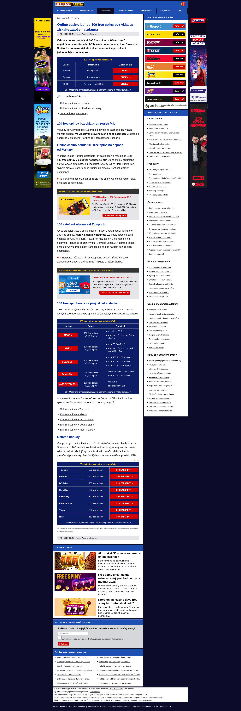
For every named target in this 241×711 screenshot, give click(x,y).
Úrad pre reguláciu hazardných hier (100, 701)
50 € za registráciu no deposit (160, 246)
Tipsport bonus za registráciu (160, 272)
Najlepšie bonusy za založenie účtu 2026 (164, 250)
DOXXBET (67, 362)
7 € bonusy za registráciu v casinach (163, 229)
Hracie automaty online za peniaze (162, 314)
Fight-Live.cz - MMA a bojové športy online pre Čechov (119, 679)
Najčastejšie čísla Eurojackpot (160, 386)
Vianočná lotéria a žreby (158, 390)
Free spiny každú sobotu (158, 195)
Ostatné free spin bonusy (74, 113)
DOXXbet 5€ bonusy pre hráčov (161, 407)
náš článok (77, 182)
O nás (55, 707)
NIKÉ (67, 348)
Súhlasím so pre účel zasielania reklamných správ (92, 639)
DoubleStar (67, 374)
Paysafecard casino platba (159, 377)
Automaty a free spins (157, 191)
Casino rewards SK (156, 254)
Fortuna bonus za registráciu (160, 267)
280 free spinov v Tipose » (74, 409)
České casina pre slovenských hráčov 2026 (165, 140)
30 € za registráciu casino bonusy (161, 242)
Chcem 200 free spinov (115, 215)
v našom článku (113, 261)
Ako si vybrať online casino (159, 144)
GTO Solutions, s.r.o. (163, 707)
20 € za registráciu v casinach (160, 237)
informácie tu (69, 531)
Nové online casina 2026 (158, 129)
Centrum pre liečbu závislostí (141, 701)
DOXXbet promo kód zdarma (160, 402)
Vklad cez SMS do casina (158, 369)
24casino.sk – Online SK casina (69, 675)
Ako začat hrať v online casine (160, 148)
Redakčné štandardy (77, 707)
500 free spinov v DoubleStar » (77, 424)
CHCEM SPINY (123, 470)
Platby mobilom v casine (158, 365)
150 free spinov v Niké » (73, 414)
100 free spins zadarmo (158, 187)
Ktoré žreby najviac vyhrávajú (160, 382)
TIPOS (67, 335)
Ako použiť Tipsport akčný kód (160, 411)
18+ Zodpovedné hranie (142, 707)
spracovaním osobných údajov (83, 639)
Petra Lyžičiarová (89, 34)
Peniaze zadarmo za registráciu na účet (164, 216)
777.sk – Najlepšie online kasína (69, 666)
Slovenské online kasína (158, 125)
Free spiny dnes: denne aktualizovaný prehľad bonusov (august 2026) (119, 578)
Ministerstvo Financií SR (77, 701)
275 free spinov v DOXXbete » (77, 419)
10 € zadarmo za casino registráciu (162, 233)
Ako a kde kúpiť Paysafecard (160, 373)
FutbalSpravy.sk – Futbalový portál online (114, 662)
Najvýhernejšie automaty (158, 322)
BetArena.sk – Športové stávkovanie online (73, 679)
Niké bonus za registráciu (158, 297)
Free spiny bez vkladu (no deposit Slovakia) (165, 178)
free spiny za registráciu (113, 447)
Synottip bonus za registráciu (160, 276)
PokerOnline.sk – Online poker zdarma (71, 657)
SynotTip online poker (157, 343)
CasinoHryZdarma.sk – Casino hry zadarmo (73, 662)
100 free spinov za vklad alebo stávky (80, 108)
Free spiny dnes (155, 174)
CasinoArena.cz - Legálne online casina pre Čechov (118, 670)
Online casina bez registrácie (160, 157)
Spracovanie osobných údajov (118, 707)
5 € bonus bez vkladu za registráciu (162, 225)
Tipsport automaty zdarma (159, 335)
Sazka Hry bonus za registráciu (161, 284)
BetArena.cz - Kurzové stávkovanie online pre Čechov (119, 675)
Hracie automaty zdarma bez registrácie (164, 318)
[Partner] (198, 101)
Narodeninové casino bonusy (160, 221)
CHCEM (124, 70)
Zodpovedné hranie (121, 701)
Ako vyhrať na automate (158, 310)
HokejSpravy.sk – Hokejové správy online (73, 683)
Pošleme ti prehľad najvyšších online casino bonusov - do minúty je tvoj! (96, 628)
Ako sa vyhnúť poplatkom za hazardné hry (165, 361)
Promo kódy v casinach (158, 212)
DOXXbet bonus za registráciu (160, 280)
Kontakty (63, 707)
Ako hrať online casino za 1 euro (161, 394)
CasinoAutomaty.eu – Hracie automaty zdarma (74, 670)
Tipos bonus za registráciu (159, 292)
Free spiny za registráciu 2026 (160, 170)
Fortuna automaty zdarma (158, 331)
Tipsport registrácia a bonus (159, 398)
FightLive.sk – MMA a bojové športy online (115, 657)
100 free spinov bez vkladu (75, 103)
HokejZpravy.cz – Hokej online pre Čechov (115, 683)
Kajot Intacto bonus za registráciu (161, 288)
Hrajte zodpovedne (105, 528)
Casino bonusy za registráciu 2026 (162, 208)
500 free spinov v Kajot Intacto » (78, 429)
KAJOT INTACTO (67, 384)
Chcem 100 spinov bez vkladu (115, 293)
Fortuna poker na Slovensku (159, 339)
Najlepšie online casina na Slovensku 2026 (165, 152)
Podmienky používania (96, 707)
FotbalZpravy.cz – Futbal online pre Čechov (115, 666)
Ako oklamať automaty (157, 327)
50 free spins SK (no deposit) (160, 182)
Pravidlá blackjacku (156, 347)
